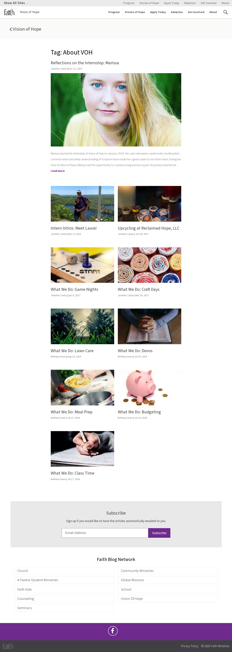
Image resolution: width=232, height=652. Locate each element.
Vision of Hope (29, 12)
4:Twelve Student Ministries (37, 580)
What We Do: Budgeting (139, 412)
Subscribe (159, 533)
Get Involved (208, 3)
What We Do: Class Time (72, 473)
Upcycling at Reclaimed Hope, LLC (148, 228)
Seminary (24, 608)
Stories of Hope (149, 3)
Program (128, 3)
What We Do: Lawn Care (72, 351)
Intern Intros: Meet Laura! (74, 228)
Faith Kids (24, 589)
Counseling (25, 598)
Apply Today (171, 3)
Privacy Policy (189, 646)
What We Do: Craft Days (139, 289)
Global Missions (132, 580)
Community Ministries (137, 570)
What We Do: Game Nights (74, 289)
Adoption (190, 3)
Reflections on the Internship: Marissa (85, 63)
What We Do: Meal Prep (71, 412)
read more (58, 171)
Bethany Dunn (58, 357)
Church (22, 570)
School (126, 589)
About (225, 3)
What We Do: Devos (135, 351)
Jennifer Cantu (59, 69)
